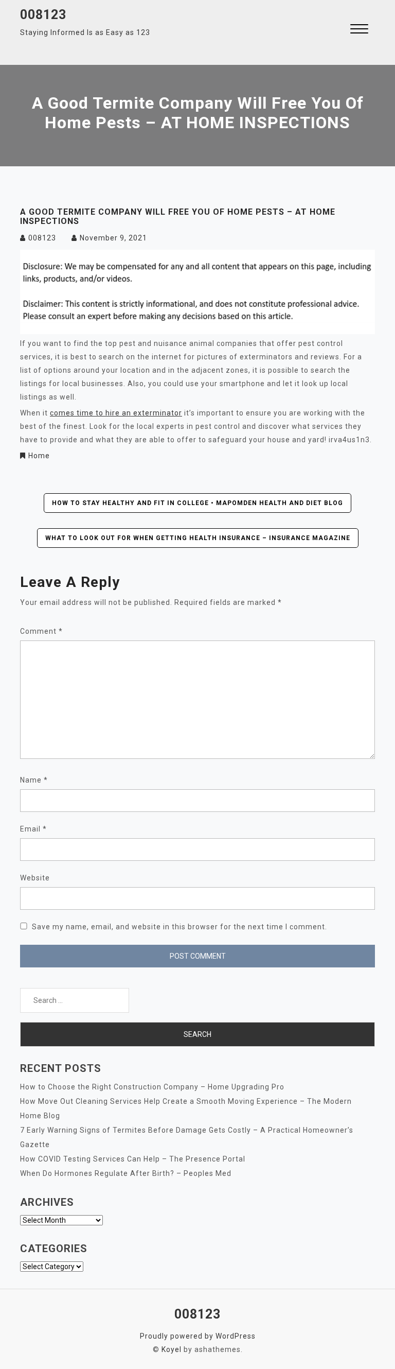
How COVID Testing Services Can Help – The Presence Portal (132, 1159)
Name (34, 780)
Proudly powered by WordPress (198, 1336)
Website (35, 878)
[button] (359, 30)
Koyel (171, 1349)
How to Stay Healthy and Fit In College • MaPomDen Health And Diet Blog (197, 503)
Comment (41, 631)
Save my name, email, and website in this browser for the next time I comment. (179, 927)
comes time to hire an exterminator (116, 413)
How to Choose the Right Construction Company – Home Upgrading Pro (152, 1087)
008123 (43, 14)
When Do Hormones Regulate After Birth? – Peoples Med (125, 1173)
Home (39, 456)
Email (33, 829)
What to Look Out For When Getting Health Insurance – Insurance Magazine (197, 538)
